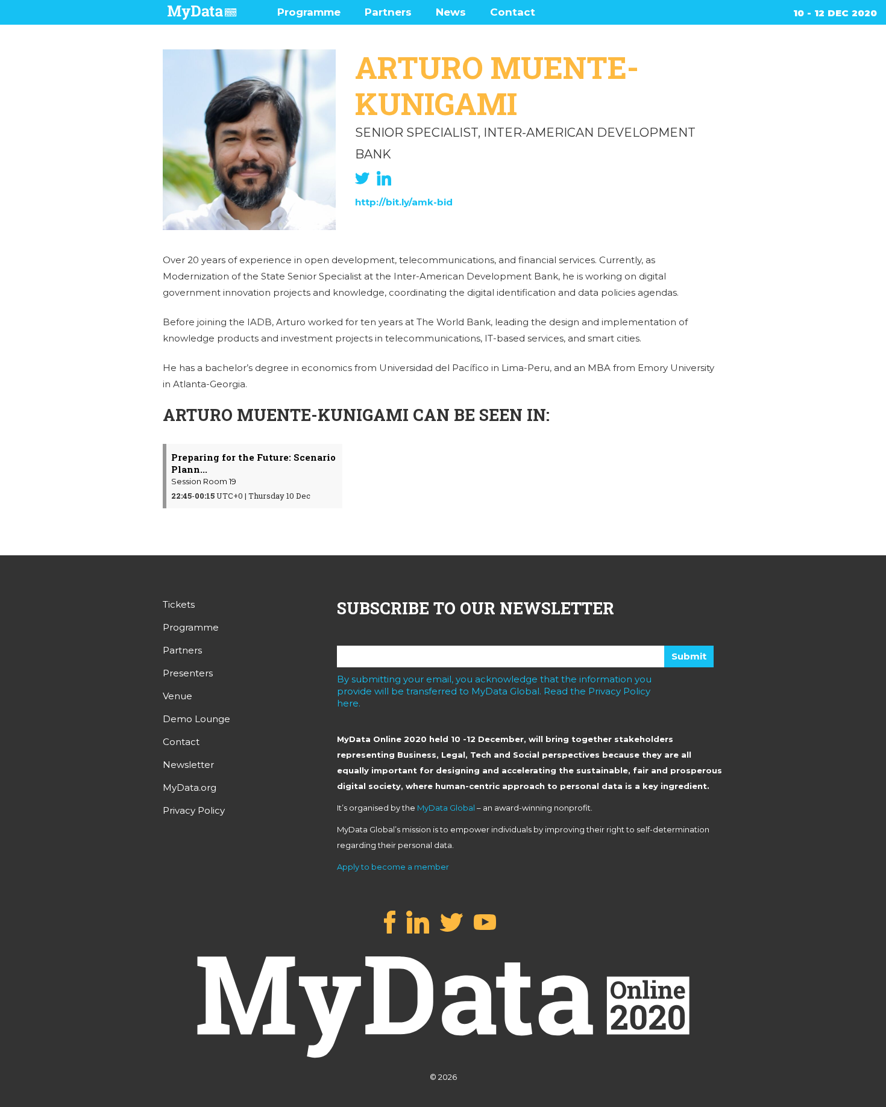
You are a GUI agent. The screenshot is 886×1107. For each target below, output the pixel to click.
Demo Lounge (196, 719)
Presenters (188, 673)
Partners (388, 12)
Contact (512, 12)
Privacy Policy (194, 810)
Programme (309, 12)
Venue (177, 696)
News (451, 12)
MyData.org (189, 787)
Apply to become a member (393, 867)
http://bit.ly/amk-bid (404, 202)
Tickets (179, 604)
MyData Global (446, 807)
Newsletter (188, 764)
